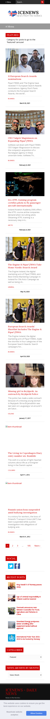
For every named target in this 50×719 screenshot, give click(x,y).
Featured (13, 35)
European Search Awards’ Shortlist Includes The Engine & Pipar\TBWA (25, 329)
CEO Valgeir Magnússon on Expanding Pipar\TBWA (22, 139)
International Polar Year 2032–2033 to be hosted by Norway (28, 638)
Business (11, 99)
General (11, 287)
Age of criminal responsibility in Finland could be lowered (29, 598)
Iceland (11, 414)
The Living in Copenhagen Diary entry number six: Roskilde (25, 454)
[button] (31, 706)
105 (29, 545)
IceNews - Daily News (21, 691)
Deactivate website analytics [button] (14, 713)
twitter (11, 566)
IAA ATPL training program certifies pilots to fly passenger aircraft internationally (24, 203)
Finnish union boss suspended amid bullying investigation (24, 511)
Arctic (10, 225)
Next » (37, 545)
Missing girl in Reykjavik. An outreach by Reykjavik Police (23, 392)
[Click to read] (25, 60)
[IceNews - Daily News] (25, 17)
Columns (11, 470)
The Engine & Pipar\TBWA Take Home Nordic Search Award (25, 266)
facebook (17, 566)
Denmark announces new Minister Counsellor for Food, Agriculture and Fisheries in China (28, 610)
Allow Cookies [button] (36, 713)
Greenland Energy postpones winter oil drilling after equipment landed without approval (28, 624)
